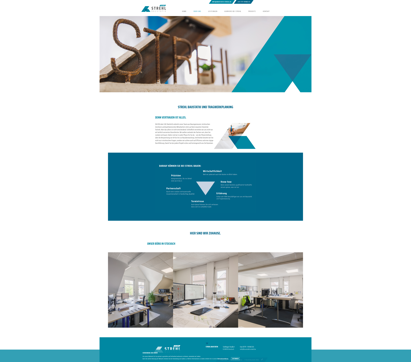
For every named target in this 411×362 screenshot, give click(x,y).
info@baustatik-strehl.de (222, 2)
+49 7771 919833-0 (243, 2)
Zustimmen (235, 359)
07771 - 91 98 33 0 (248, 346)
